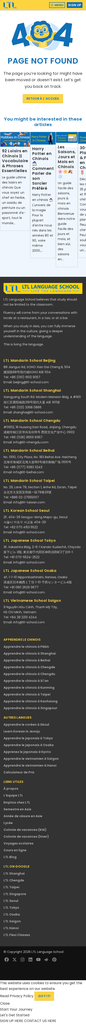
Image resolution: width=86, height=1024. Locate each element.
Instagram (22, 959)
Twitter (14, 959)
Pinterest (54, 959)
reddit (46, 959)
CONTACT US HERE (40, 1020)
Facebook (7, 959)
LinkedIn (30, 959)
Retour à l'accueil (42, 98)
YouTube (38, 959)
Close (5, 1003)
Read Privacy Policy (17, 995)
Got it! (44, 996)
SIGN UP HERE (12, 1020)
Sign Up (74, 5)
